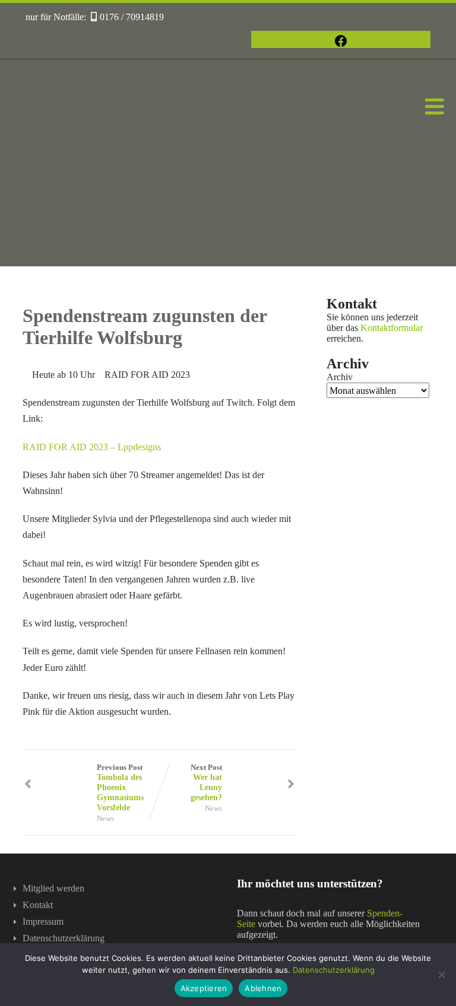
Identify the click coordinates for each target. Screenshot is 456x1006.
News (105, 818)
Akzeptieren (203, 988)
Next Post (206, 782)
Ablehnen (263, 988)
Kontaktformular (391, 328)
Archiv (340, 377)
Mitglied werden (53, 888)
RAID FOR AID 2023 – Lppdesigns (92, 447)
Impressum (43, 921)
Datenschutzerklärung (63, 938)
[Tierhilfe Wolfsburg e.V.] (228, 261)
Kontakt (38, 905)
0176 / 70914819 (132, 17)
